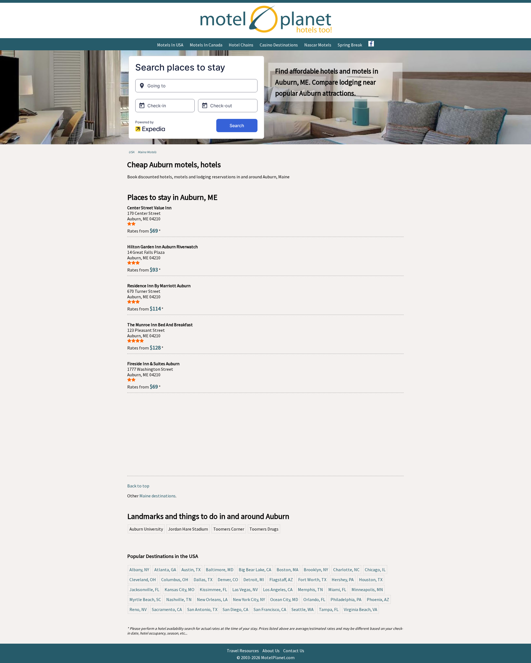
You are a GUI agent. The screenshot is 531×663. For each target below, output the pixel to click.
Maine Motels (147, 152)
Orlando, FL (314, 599)
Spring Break (350, 45)
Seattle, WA (302, 609)
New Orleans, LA (212, 599)
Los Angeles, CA (278, 589)
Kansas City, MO (179, 589)
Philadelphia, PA (345, 599)
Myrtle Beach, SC (145, 599)
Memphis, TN (310, 589)
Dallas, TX (203, 579)
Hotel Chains (241, 45)
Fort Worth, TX (312, 579)
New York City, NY (249, 599)
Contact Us (293, 650)
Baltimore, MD (219, 569)
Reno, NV (138, 609)
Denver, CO (228, 579)
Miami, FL (337, 589)
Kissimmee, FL (213, 589)
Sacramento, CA (167, 609)
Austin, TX (191, 569)
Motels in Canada (206, 45)
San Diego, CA (235, 609)
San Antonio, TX (202, 609)
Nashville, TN (179, 599)
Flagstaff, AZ (281, 579)
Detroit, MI (253, 579)
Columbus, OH (174, 579)
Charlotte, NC (346, 569)
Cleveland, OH (142, 579)
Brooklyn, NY (316, 569)
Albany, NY (139, 569)
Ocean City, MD (284, 599)
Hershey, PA (343, 579)
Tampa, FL (329, 609)
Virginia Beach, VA (360, 609)
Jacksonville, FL (144, 589)
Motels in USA (170, 45)
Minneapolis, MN (367, 589)
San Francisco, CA (270, 609)
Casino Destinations (279, 45)
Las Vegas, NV (245, 589)
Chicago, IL (375, 569)
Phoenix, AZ (378, 599)
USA (131, 152)
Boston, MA (287, 569)
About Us (271, 650)
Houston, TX (370, 579)
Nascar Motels (317, 45)
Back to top (138, 486)
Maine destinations (157, 495)
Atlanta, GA (165, 569)
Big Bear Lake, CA (255, 569)
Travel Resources (243, 650)
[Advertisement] (265, 434)
